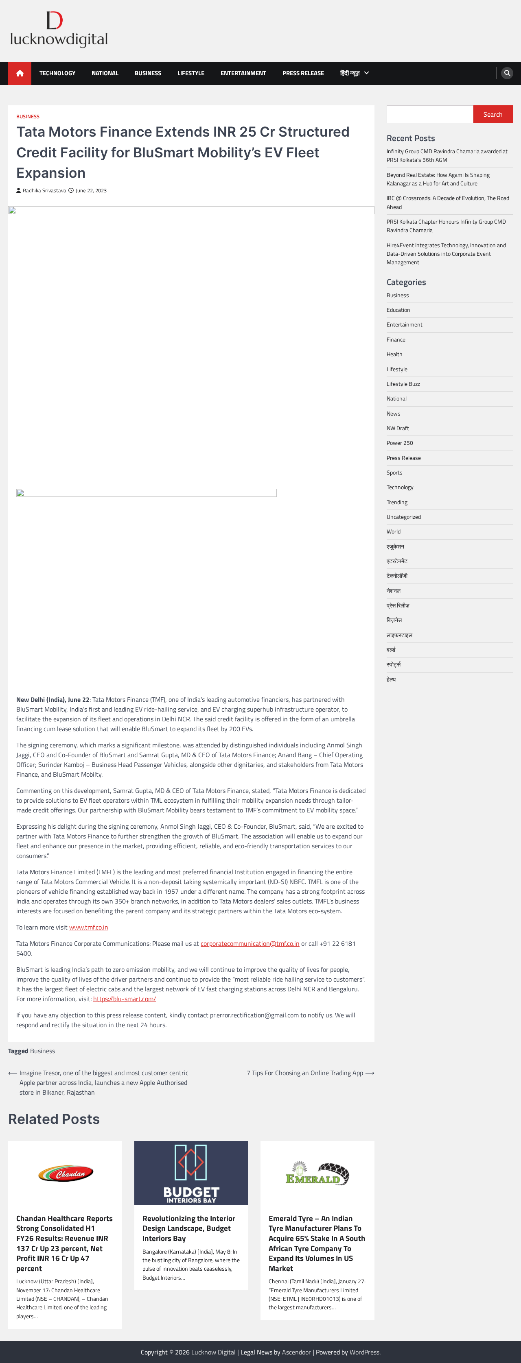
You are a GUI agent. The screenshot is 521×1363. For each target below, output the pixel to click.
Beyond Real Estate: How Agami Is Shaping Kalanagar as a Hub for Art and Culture (438, 179)
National (105, 73)
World (394, 531)
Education (398, 309)
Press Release (303, 73)
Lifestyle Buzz (403, 383)
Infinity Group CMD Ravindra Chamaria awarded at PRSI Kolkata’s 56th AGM (447, 155)
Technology (57, 73)
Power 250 (400, 442)
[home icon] (19, 73)
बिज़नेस (394, 620)
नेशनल (394, 590)
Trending (397, 501)
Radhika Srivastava (44, 190)
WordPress (364, 1352)
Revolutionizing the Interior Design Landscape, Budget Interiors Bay (188, 1228)
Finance (396, 339)
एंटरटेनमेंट (397, 561)
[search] (507, 73)
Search (493, 114)
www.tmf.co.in (88, 927)
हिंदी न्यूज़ (350, 73)
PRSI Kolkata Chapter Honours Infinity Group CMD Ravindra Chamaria (446, 226)
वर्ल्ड (391, 649)
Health (395, 354)
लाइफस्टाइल (399, 634)
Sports (395, 472)
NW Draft (398, 428)
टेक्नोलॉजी (397, 575)
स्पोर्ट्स (394, 664)
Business (148, 73)
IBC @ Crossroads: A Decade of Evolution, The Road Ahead (448, 202)
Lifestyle (190, 73)
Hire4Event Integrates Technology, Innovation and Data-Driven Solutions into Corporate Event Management (446, 254)
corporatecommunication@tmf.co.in (250, 943)
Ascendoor (296, 1352)
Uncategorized (404, 516)
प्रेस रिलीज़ (398, 605)
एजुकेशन (395, 546)
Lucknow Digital (213, 1352)
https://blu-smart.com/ (124, 999)
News (394, 413)
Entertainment (243, 73)
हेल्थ (391, 679)
